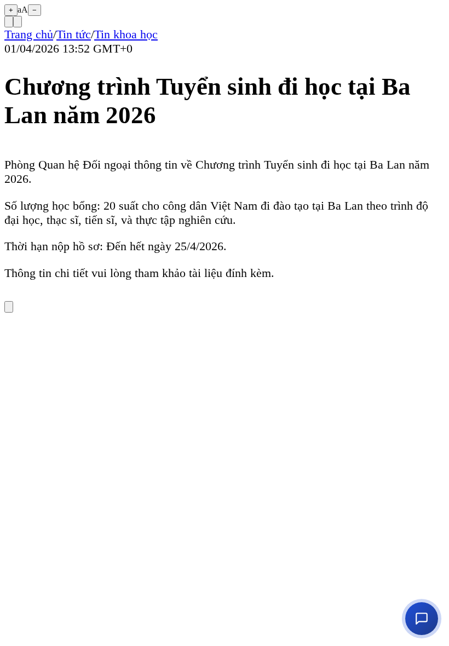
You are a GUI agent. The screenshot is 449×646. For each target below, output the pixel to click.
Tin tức (73, 34)
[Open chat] (421, 618)
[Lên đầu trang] (8, 307)
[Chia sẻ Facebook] (17, 21)
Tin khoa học (126, 34)
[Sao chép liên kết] (8, 21)
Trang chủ (28, 34)
